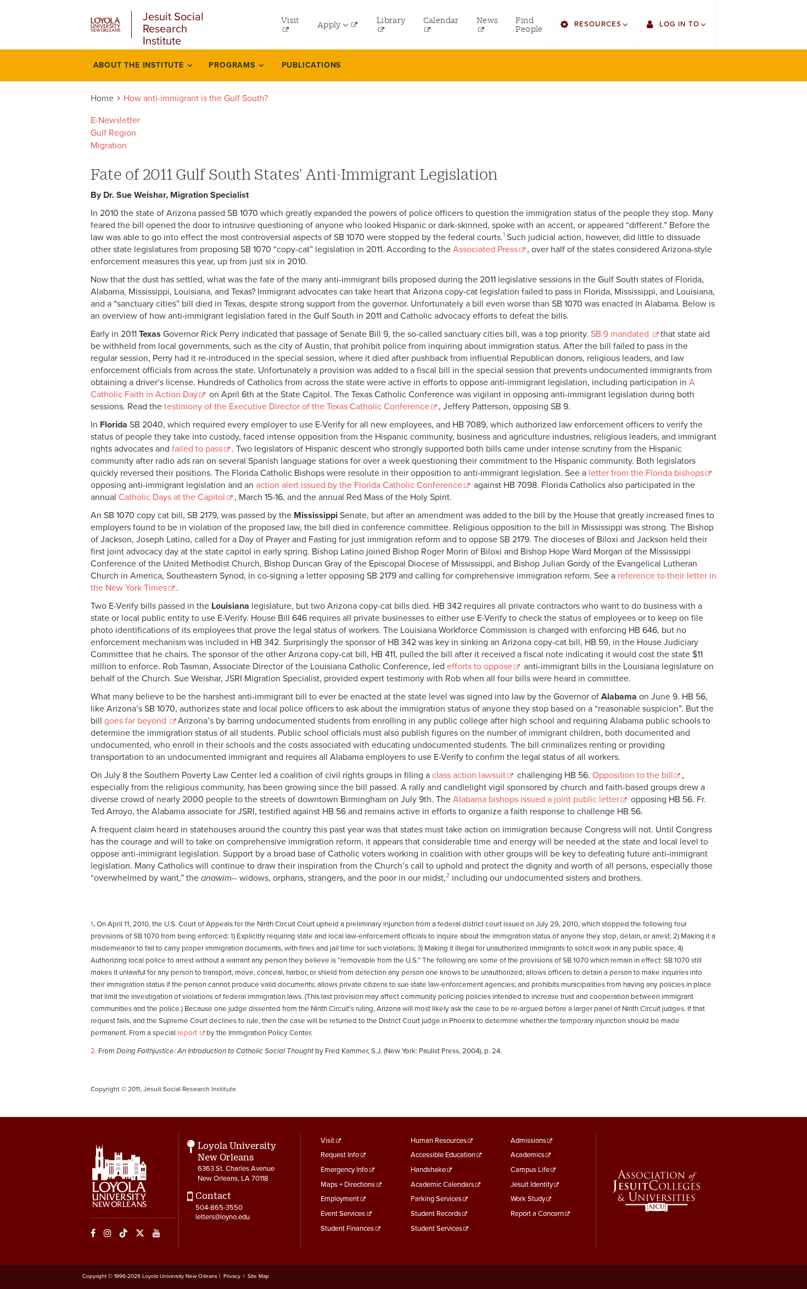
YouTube (156, 1233)
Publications (311, 65)
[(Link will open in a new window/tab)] (656, 1191)
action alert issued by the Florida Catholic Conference (359, 485)
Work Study (528, 1198)
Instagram (107, 1233)
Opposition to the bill (632, 775)
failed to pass (197, 448)
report (188, 1033)
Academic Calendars (442, 1184)
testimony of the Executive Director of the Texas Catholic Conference (296, 406)
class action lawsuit (469, 775)
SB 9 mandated (621, 334)
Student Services (436, 1228)
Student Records (436, 1213)
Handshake (428, 1169)
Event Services (343, 1213)
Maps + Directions (348, 1184)
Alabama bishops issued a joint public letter (536, 799)
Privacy (231, 1276)
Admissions (528, 1140)
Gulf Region (113, 132)
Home (102, 98)
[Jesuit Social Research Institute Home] (105, 24)
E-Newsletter (115, 120)
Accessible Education (443, 1155)
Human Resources (439, 1140)
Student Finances (347, 1228)
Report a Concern (537, 1213)
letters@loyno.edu (222, 1217)
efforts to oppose (479, 666)
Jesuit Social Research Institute (173, 24)
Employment (340, 1198)
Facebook (93, 1233)
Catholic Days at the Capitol (172, 497)
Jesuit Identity (532, 1184)
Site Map (258, 1276)
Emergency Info (344, 1169)
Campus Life (530, 1169)
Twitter (140, 1233)
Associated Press (485, 249)
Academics (528, 1155)
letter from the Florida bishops (646, 473)
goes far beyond (136, 720)
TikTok (123, 1233)
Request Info (340, 1155)
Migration (109, 145)
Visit (327, 1140)
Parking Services (436, 1198)
